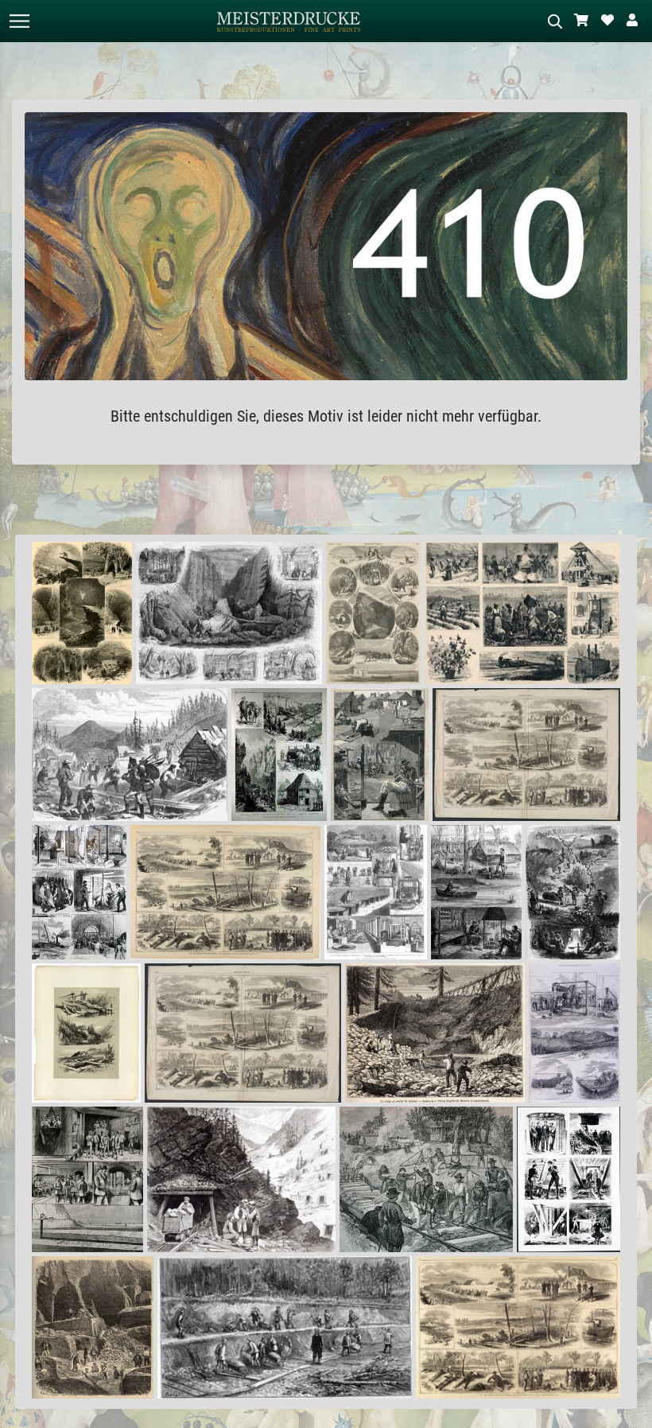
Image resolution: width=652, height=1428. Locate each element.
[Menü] (19, 21)
